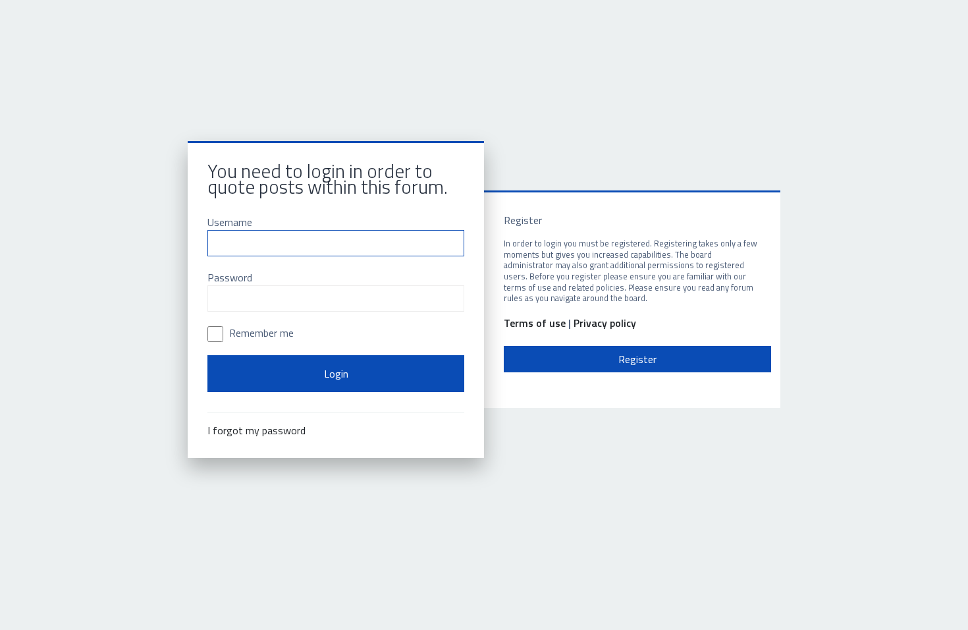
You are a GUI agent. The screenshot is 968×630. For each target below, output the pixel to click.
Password (229, 277)
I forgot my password (256, 430)
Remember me (260, 333)
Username (229, 222)
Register (637, 359)
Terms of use (535, 323)
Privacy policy (605, 323)
